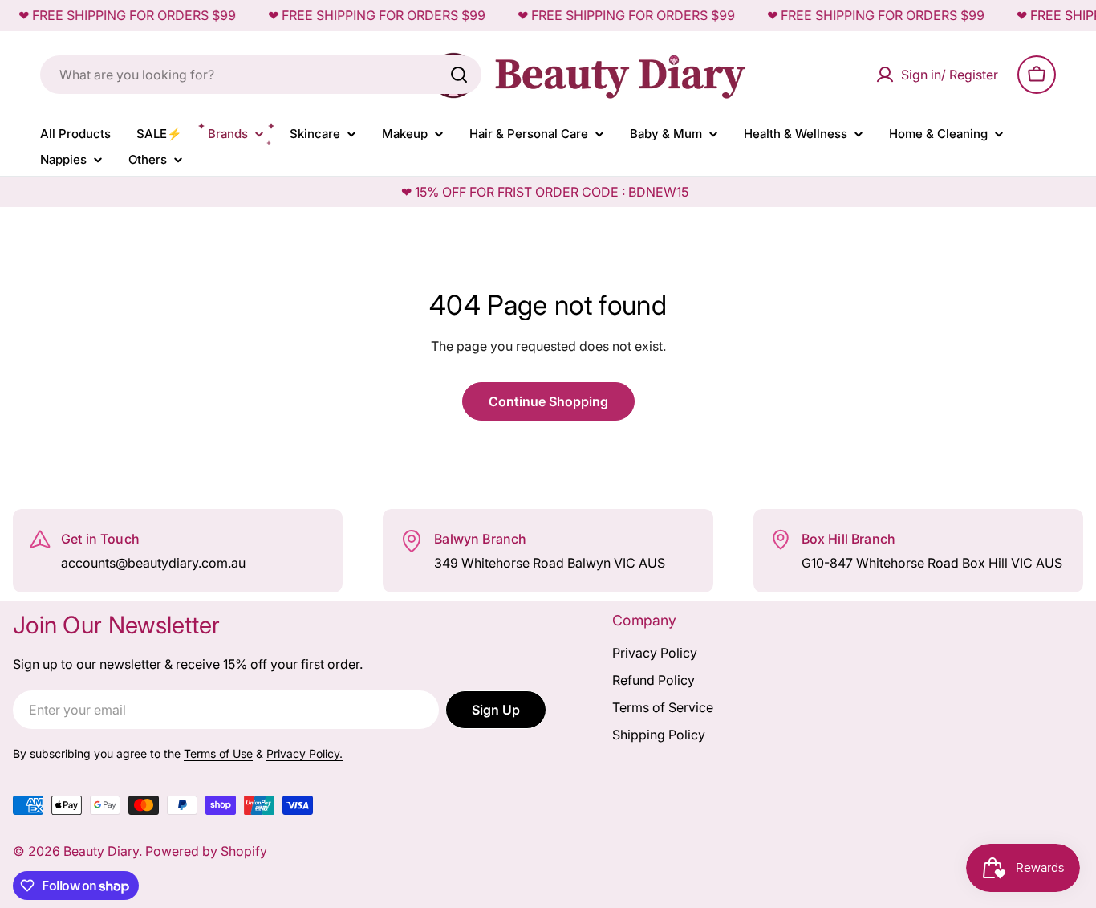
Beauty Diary (101, 851)
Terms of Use (218, 753)
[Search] (459, 74)
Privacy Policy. (304, 753)
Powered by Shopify (206, 851)
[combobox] (260, 74)
